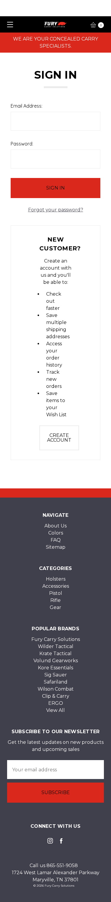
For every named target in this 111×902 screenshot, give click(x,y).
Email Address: (26, 106)
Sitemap (55, 547)
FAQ (56, 540)
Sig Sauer (55, 675)
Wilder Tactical (55, 646)
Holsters (55, 579)
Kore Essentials (55, 668)
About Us (55, 526)
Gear (55, 607)
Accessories (55, 586)
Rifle (55, 600)
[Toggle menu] (8, 24)
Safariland (55, 682)
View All (55, 710)
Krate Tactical (55, 653)
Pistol (55, 593)
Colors (55, 533)
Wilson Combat (56, 689)
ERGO (55, 703)
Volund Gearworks (55, 660)
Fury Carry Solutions (55, 639)
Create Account (59, 438)
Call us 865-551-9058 (54, 865)
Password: (22, 144)
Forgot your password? (55, 210)
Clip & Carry (55, 696)
